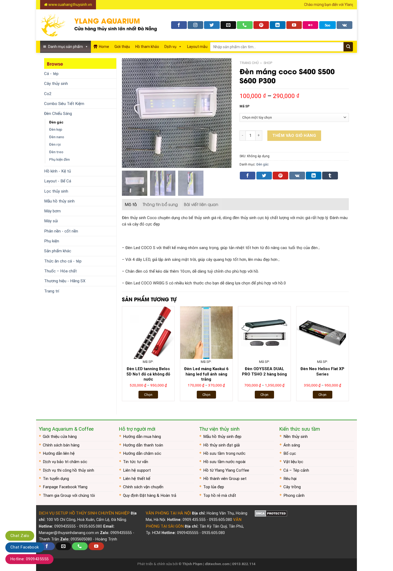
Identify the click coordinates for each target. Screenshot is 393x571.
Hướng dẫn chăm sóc (142, 453)
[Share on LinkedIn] (313, 175)
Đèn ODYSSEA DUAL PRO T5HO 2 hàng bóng (264, 371)
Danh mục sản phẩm (65, 46)
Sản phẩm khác (57, 251)
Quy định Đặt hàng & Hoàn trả (149, 495)
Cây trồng (292, 486)
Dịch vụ (170, 46)
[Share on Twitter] (264, 175)
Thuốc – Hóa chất (60, 271)
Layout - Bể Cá (57, 181)
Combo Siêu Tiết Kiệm (64, 103)
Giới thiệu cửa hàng (60, 436)
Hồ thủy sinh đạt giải (221, 445)
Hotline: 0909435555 (29, 559)
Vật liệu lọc (293, 461)
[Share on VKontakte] (297, 175)
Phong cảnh (294, 495)
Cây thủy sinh (56, 83)
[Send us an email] (228, 25)
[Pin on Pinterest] (280, 175)
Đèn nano (56, 137)
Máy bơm (52, 211)
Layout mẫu (197, 46)
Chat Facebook (24, 547)
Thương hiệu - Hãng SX (65, 281)
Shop (268, 63)
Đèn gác (56, 122)
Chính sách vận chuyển (143, 486)
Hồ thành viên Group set (224, 478)
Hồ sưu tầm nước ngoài (224, 461)
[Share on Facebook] (247, 175)
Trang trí (51, 291)
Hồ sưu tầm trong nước (224, 453)
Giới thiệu (122, 46)
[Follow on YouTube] (294, 25)
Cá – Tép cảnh (296, 470)
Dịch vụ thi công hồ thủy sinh (68, 470)
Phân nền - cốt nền (61, 231)
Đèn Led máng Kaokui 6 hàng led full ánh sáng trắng (206, 374)
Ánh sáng (291, 445)
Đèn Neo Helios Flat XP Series (322, 371)
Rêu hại (289, 478)
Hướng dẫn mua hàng (142, 436)
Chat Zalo (19, 535)
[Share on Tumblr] (330, 175)
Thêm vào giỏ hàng (294, 135)
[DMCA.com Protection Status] (271, 513)
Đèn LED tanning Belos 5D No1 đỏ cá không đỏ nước (148, 374)
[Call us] (244, 25)
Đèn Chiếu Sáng (58, 113)
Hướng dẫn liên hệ (59, 453)
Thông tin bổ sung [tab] (160, 204)
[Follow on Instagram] (195, 25)
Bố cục (289, 453)
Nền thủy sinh (295, 436)
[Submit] (348, 46)
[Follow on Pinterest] (261, 25)
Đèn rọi (55, 144)
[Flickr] (310, 25)
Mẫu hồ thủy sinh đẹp (222, 436)
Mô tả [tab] (131, 204)
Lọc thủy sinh (56, 191)
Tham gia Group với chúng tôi (69, 495)
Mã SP (244, 106)
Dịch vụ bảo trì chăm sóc (65, 461)
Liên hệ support (137, 470)
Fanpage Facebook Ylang (65, 486)
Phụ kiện (51, 241)
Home (104, 46)
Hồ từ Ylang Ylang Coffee (226, 470)
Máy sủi (51, 221)
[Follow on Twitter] (211, 25)
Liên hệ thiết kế (136, 478)
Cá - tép (51, 73)
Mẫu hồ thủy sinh (59, 201)
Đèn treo (56, 152)
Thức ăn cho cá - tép (63, 261)
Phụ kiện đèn (59, 159)
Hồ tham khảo (147, 46)
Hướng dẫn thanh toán (143, 445)
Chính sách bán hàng (61, 445)
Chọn (148, 395)
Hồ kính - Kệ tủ (57, 171)
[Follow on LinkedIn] (277, 25)
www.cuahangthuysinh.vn (70, 4)
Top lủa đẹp (213, 486)
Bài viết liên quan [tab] (201, 204)
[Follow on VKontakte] (344, 25)
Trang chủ (249, 63)
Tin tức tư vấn (135, 461)
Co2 (48, 93)
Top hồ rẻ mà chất (219, 495)
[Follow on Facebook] (179, 25)
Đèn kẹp (55, 129)
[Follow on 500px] (327, 25)
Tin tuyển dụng (56, 478)
